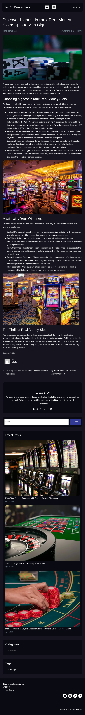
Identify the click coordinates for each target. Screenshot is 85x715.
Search (75, 422)
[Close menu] (54, 7)
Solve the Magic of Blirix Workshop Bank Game (25, 563)
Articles (12, 353)
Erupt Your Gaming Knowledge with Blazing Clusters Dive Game (31, 498)
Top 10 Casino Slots (17, 7)
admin (14, 362)
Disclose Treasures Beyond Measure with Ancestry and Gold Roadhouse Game (38, 629)
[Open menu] (47, 7)
